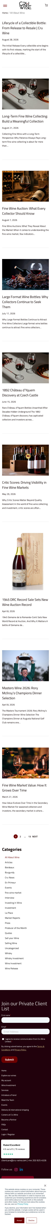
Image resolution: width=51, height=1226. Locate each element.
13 (29, 836)
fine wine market (13, 892)
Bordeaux (9, 867)
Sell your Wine (12, 938)
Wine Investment (13, 963)
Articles (8, 862)
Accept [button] (19, 1220)
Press (7, 923)
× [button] (44, 1184)
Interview (9, 897)
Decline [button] (31, 1220)
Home (5, 12)
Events (8, 887)
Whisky (8, 953)
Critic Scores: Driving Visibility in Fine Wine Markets (24, 485)
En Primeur (10, 882)
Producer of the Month (16, 928)
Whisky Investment (14, 958)
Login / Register (8, 1134)
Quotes (8, 933)
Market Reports (12, 918)
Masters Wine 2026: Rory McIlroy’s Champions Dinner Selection (22, 693)
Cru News (9, 877)
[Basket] (46, 5)
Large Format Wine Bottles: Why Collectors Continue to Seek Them (25, 301)
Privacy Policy (22, 1204)
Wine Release (11, 968)
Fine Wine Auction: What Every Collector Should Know (23, 211)
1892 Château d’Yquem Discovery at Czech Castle (20, 393)
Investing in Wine (13, 902)
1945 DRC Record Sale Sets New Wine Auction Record (25, 602)
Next (35, 836)
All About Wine (12, 857)
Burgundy (9, 872)
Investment (10, 907)
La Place (9, 913)
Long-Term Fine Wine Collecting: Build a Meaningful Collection (25, 119)
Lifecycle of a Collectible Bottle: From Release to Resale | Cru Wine (24, 27)
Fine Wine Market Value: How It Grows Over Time (24, 788)
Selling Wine (11, 943)
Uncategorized (12, 948)
